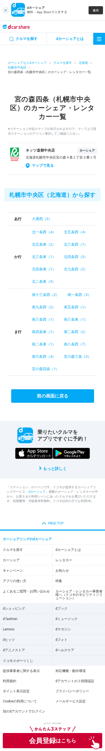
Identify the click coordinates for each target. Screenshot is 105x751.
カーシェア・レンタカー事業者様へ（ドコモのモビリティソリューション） (78, 594)
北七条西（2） (76, 269)
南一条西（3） (79, 295)
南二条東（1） (44, 344)
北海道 (83, 63)
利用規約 (9, 681)
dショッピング (14, 608)
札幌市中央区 (17, 67)
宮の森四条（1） (45, 369)
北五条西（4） (76, 232)
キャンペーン (13, 571)
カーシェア (11, 560)
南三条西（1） (44, 319)
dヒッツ (9, 640)
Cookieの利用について (20, 701)
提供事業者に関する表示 (21, 671)
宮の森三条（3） (77, 356)
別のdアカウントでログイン (24, 711)
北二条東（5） (44, 281)
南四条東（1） (44, 332)
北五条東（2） (44, 244)
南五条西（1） (76, 307)
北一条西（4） (44, 232)
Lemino (8, 629)
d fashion (10, 619)
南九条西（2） (44, 307)
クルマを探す (62, 63)
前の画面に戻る (52, 396)
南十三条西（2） (45, 295)
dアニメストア (14, 650)
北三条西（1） (76, 244)
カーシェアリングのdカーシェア (27, 539)
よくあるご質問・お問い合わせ (26, 591)
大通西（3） (42, 219)
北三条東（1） (44, 257)
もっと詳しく (55, 468)
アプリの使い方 (14, 581)
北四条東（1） (44, 269)
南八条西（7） (76, 344)
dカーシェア (37, 492)
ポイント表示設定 (16, 691)
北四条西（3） (76, 257)
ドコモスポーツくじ (18, 661)
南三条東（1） (76, 319)
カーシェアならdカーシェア (27, 63)
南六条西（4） (44, 356)
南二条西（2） (76, 332)
